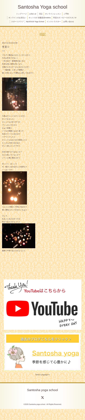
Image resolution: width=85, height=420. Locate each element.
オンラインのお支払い (17, 18)
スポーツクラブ (17, 22)
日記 (40, 14)
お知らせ (32, 14)
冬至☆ (6, 46)
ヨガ (3, 51)
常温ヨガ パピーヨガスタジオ (65, 18)
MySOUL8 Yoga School (35, 22)
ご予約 (66, 14)
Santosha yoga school (42, 390)
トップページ (21, 14)
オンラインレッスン (53, 14)
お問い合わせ (68, 22)
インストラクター (54, 22)
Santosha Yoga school (42, 7)
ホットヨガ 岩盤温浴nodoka (40, 18)
